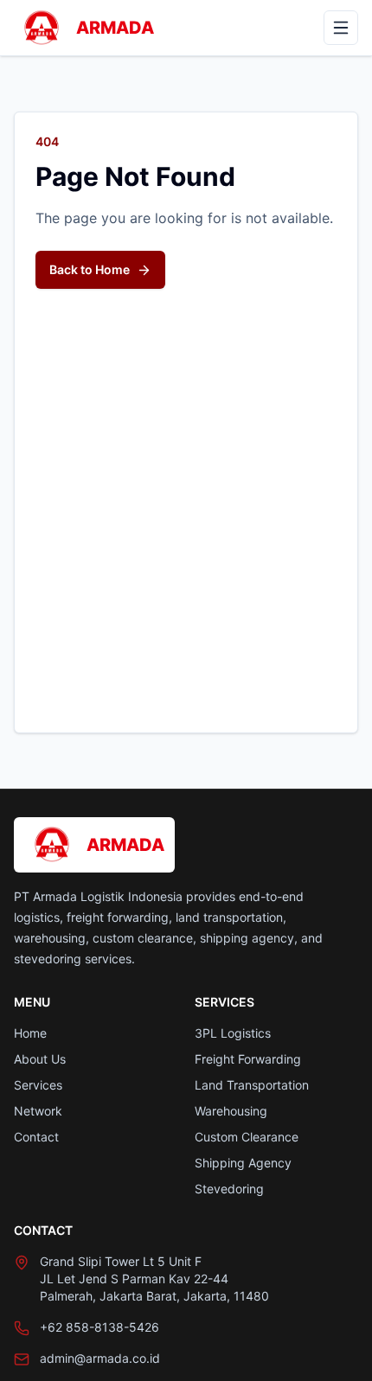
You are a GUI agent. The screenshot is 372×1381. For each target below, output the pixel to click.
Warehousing (231, 1110)
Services (38, 1084)
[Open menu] (341, 27)
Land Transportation (252, 1084)
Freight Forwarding (248, 1059)
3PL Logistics (233, 1033)
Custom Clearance (246, 1136)
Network (38, 1110)
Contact (36, 1136)
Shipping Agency (243, 1162)
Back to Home (89, 269)
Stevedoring (229, 1188)
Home (30, 1033)
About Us (40, 1059)
